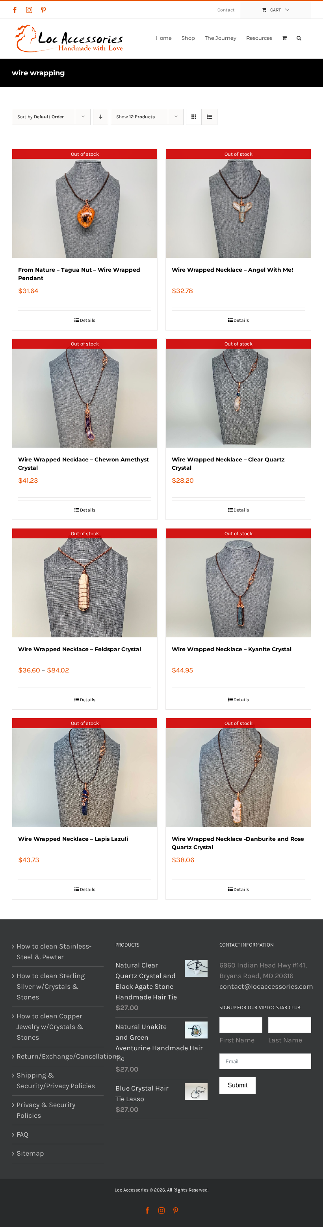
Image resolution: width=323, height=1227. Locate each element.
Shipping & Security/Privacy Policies (56, 1080)
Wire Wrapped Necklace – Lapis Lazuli (73, 838)
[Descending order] (100, 117)
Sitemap (30, 1153)
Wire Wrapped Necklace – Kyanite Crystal (231, 649)
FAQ (22, 1134)
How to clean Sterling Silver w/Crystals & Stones (51, 986)
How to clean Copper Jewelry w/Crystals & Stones (50, 1027)
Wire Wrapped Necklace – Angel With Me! (232, 269)
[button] (299, 38)
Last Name (285, 1040)
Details (87, 320)
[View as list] (209, 117)
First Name (236, 1040)
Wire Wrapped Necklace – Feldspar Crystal (79, 649)
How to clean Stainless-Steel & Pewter (54, 951)
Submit (237, 1085)
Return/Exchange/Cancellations (58, 1056)
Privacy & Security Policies (46, 1110)
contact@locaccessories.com (266, 986)
